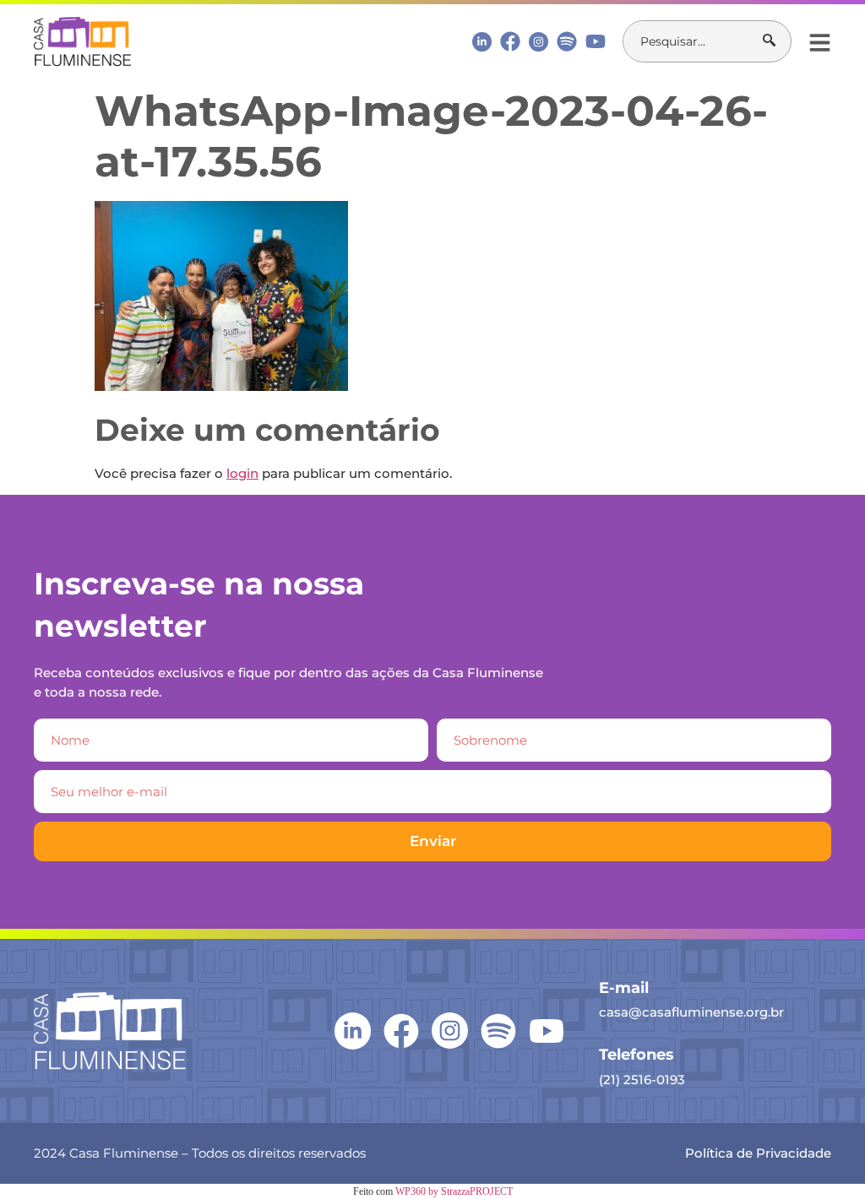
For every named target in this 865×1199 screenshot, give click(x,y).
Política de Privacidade (758, 1153)
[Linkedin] (482, 41)
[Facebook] (510, 41)
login (242, 473)
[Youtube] (595, 41)
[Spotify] (567, 41)
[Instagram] (538, 42)
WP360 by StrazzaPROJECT (454, 1191)
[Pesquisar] (777, 41)
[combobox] (693, 41)
